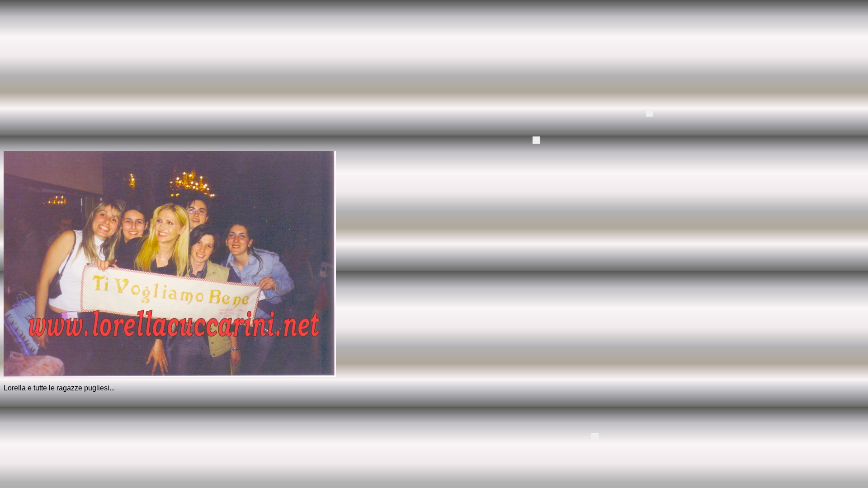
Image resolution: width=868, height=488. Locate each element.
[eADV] (649, 113)
